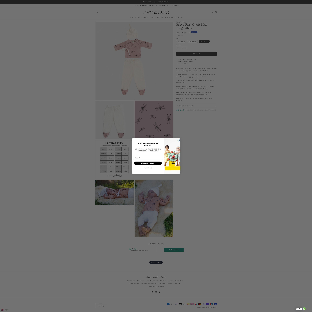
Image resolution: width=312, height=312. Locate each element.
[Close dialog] (178, 140)
